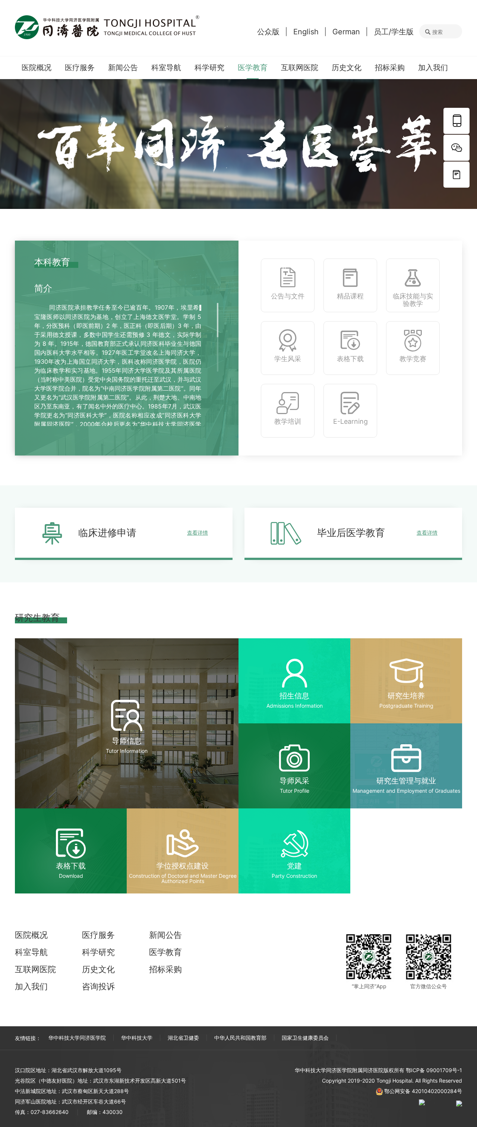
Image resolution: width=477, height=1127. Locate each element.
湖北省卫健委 (183, 1037)
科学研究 (209, 67)
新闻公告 (123, 67)
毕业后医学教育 (377, 532)
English (306, 31)
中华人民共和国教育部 (240, 1037)
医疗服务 (80, 67)
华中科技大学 (136, 1037)
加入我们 (433, 67)
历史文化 (346, 67)
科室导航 (166, 67)
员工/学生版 (394, 31)
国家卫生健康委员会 (305, 1037)
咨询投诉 (98, 986)
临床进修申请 (143, 532)
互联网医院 (299, 67)
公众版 (268, 31)
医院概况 (36, 67)
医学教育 (253, 67)
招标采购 (390, 67)
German (346, 31)
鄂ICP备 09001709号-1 (434, 1070)
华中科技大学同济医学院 (77, 1037)
